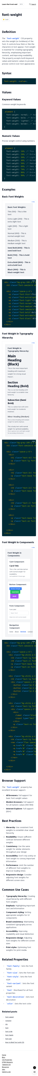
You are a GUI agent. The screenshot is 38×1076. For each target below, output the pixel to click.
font (6, 1028)
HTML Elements (7, 1062)
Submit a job (6, 1072)
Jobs (3, 1069)
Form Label (12, 609)
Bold (14, 596)
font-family (9, 1035)
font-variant (9, 1017)
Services (23, 631)
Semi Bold (15, 592)
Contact (30, 631)
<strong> (8, 1021)
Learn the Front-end (9, 4)
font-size (8, 1039)
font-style (8, 1031)
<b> (6, 1024)
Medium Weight (15, 589)
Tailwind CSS (6, 1065)
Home (11, 631)
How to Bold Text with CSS (14, 1042)
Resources (5, 1067)
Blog (3, 1057)
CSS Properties (7, 1060)
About (17, 631)
